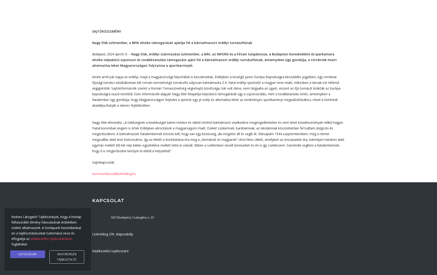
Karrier (302, 14)
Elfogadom (28, 254)
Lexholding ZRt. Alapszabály (112, 234)
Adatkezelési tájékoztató (67, 257)
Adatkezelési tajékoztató (110, 251)
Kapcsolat (327, 14)
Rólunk (244, 14)
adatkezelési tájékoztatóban (51, 238)
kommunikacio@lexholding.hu (114, 174)
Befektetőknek (273, 14)
